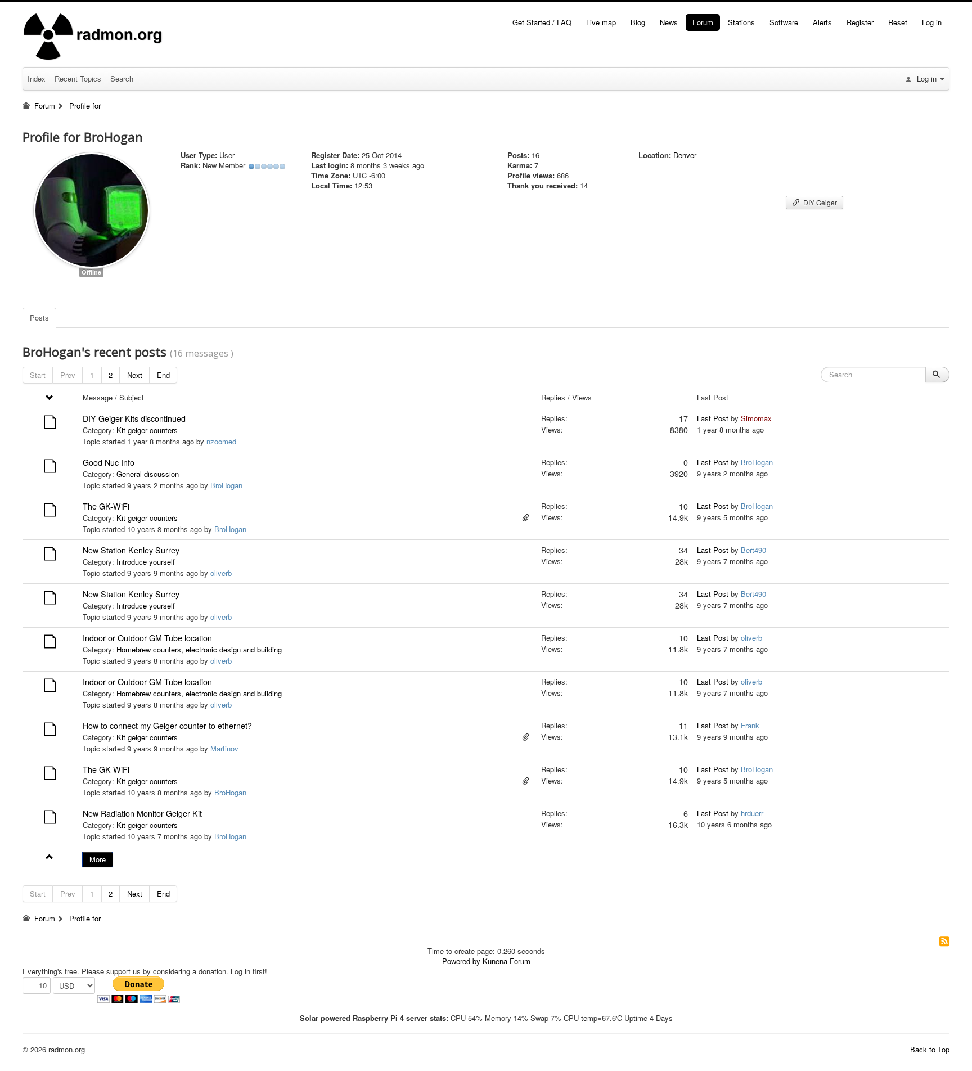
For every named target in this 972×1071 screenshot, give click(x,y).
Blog (638, 22)
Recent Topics (78, 78)
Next (134, 375)
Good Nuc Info (108, 462)
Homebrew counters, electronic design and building (199, 649)
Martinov (224, 748)
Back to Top (930, 1049)
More (97, 859)
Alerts (822, 22)
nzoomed (221, 441)
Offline (91, 272)
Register (860, 22)
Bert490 (753, 549)
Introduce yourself (145, 561)
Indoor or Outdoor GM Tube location (147, 638)
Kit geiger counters (147, 430)
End (163, 375)
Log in (932, 22)
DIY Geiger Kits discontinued (134, 418)
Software (784, 22)
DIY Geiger (819, 202)
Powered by (461, 961)
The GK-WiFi (106, 506)
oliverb (221, 573)
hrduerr (752, 813)
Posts (39, 317)
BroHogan (226, 485)
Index (37, 78)
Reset (897, 22)
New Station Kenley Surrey (131, 550)
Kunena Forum (506, 961)
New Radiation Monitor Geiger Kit (142, 813)
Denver (684, 155)
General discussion (147, 474)
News (669, 22)
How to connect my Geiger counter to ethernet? (167, 725)
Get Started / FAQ (542, 22)
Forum (702, 22)
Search (121, 78)
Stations (741, 22)
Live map (601, 22)
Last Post (712, 418)
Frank (750, 725)
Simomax (756, 418)
